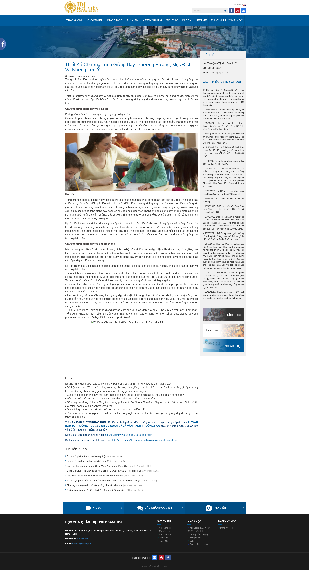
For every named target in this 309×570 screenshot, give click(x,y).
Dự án (187, 20)
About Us (163, 541)
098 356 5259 (83, 538)
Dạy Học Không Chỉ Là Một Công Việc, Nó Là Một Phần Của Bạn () (109, 466)
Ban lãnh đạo (165, 534)
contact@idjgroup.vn (219, 72)
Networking (152, 20)
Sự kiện (132, 20)
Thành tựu (164, 537)
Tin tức (172, 20)
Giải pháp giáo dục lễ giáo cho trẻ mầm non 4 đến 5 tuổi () (105, 490)
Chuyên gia (164, 531)
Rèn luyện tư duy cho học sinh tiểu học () (96, 461)
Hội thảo (212, 330)
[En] (244, 4)
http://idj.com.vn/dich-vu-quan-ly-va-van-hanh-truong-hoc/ (144, 440)
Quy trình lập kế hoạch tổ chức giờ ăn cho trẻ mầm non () (105, 475)
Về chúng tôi (165, 528)
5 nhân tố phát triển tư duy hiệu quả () (94, 456)
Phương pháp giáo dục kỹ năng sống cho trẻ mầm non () (104, 485)
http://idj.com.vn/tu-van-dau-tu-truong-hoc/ (128, 434)
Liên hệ (201, 20)
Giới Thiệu (95, 20)
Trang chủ (74, 20)
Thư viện (219, 507)
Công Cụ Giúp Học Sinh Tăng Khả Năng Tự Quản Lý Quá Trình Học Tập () (113, 470)
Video (97, 507)
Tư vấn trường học (227, 20)
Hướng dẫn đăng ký (199, 534)
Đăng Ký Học (226, 528)
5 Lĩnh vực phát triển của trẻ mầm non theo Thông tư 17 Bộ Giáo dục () (112, 480)
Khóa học (114, 20)
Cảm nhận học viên (158, 507)
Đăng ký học (195, 537)
